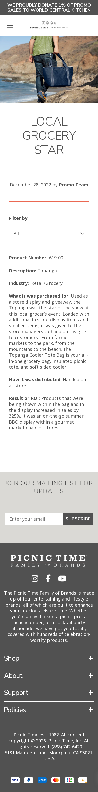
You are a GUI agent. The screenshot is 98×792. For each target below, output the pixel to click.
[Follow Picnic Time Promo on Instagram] (35, 578)
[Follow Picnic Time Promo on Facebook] (48, 578)
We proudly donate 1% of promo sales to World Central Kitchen (49, 7)
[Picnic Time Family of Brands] (49, 25)
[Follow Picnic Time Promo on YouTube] (62, 578)
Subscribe (77, 519)
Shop (11, 658)
